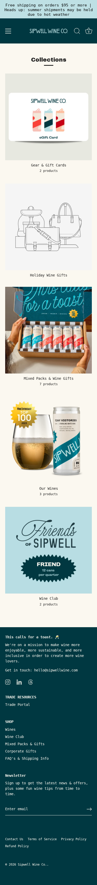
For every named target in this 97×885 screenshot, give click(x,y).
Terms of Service (42, 839)
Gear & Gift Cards (48, 165)
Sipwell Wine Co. (32, 864)
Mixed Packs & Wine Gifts (48, 378)
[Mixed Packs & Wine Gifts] (48, 330)
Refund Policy (17, 846)
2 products (49, 171)
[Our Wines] (48, 440)
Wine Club (48, 598)
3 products (49, 494)
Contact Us (14, 839)
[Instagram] (7, 682)
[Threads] (30, 682)
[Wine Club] (48, 550)
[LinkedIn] (19, 682)
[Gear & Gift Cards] (48, 117)
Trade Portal (17, 705)
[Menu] (8, 31)
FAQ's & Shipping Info (27, 758)
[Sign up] (89, 809)
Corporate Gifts (20, 751)
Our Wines (48, 488)
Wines (10, 729)
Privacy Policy (73, 839)
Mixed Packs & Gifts (24, 744)
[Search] (77, 32)
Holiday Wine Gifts (48, 275)
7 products (49, 384)
